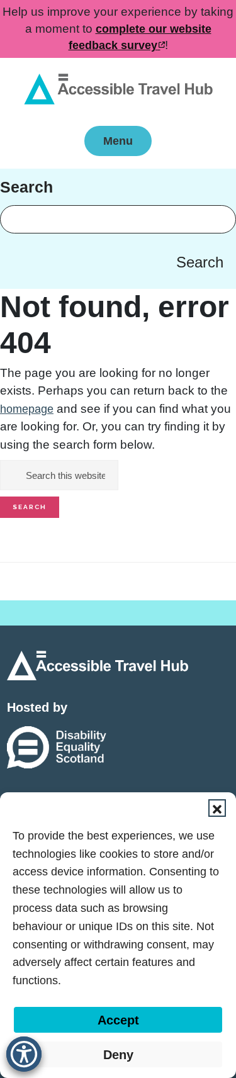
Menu (118, 141)
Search (199, 262)
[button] (217, 808)
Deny (118, 1055)
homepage (26, 409)
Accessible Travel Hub (118, 89)
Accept (118, 1020)
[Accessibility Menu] (24, 1054)
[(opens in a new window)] (56, 747)
